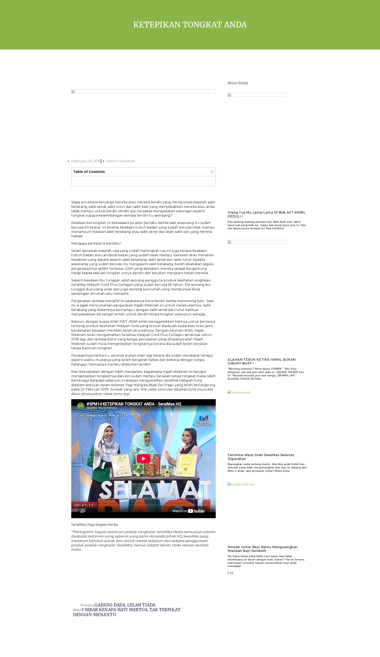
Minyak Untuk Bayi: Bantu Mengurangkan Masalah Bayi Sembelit (263, 549)
